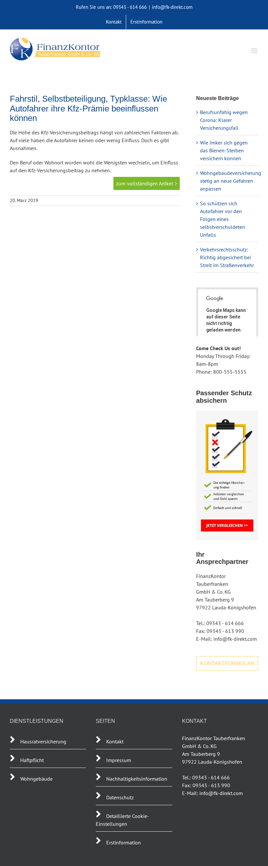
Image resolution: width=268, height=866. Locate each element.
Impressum (118, 760)
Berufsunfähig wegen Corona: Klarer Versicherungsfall (224, 120)
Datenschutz (120, 797)
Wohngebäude (36, 778)
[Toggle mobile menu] (254, 50)
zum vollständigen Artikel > (146, 183)
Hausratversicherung (43, 741)
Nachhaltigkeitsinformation (136, 778)
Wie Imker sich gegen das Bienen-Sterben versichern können (224, 150)
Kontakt (115, 741)
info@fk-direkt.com (172, 7)
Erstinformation (123, 842)
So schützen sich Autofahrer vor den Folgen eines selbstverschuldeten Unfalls (222, 219)
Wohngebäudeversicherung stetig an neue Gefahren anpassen (230, 181)
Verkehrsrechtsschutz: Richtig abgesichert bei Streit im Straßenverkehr (227, 257)
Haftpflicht (32, 760)
